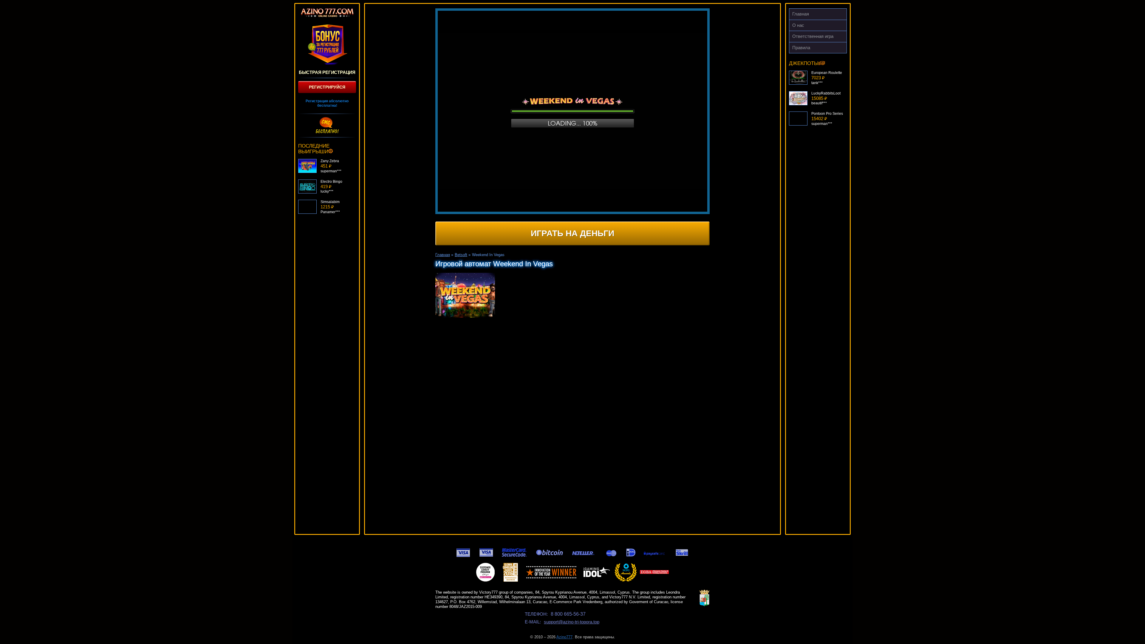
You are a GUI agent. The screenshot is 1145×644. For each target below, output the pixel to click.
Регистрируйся (327, 87)
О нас (798, 25)
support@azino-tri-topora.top (571, 621)
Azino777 (564, 637)
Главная (800, 13)
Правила (801, 47)
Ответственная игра (812, 36)
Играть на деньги (572, 233)
